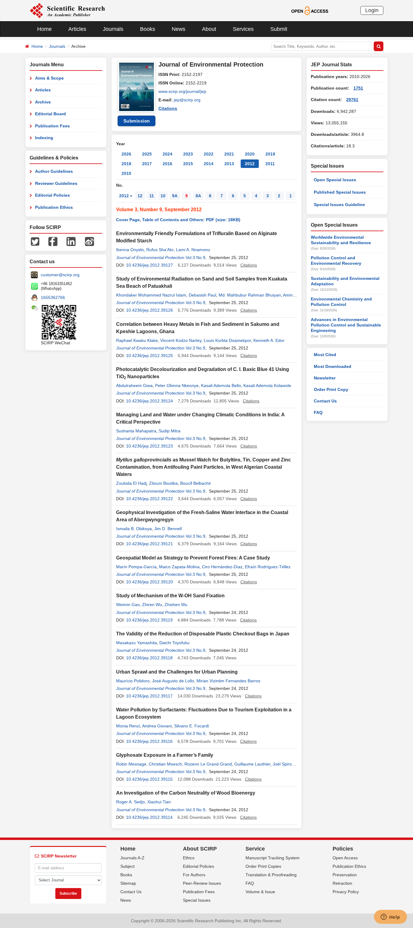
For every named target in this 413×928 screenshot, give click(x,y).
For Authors (194, 874)
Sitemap (128, 883)
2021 (229, 154)
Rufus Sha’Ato (160, 249)
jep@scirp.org (187, 99)
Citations (167, 108)
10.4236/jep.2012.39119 (149, 620)
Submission (136, 120)
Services (243, 29)
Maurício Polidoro (133, 680)
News (178, 29)
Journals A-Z (132, 857)
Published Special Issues (340, 192)
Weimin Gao (128, 604)
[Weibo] (89, 241)
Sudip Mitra (169, 430)
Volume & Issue (260, 891)
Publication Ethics (54, 207)
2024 (167, 154)
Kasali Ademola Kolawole (267, 385)
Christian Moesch (165, 764)
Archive (43, 102)
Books (147, 29)
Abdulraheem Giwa (134, 385)
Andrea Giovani (157, 725)
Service (255, 849)
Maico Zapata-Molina (179, 566)
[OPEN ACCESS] (310, 10)
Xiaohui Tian (159, 801)
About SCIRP (200, 849)
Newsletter (325, 377)
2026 (126, 154)
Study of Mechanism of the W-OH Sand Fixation (170, 595)
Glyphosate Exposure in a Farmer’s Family (164, 755)
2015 (188, 163)
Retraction (342, 883)
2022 (208, 154)
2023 (188, 154)
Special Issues (196, 900)
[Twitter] (35, 241)
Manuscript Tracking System (273, 857)
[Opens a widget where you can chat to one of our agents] (390, 917)
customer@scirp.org (60, 274)
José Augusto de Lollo (173, 680)
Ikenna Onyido (130, 249)
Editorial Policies (52, 195)
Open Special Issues (335, 179)
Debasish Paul (202, 295)
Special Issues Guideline (339, 204)
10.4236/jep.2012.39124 (149, 400)
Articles (77, 29)
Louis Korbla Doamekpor (227, 340)
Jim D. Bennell (168, 528)
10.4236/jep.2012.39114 (149, 817)
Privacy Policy (346, 891)
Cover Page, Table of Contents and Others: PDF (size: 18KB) (178, 219)
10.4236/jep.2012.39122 (149, 498)
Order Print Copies (263, 866)
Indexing (44, 137)
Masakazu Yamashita (136, 642)
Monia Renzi (128, 725)
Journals (113, 29)
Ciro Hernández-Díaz (222, 566)
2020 (250, 154)
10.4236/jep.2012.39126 (149, 310)
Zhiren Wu (152, 604)
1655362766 (53, 297)
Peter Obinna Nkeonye (177, 385)
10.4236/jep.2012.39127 (149, 265)
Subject (127, 866)
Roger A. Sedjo (130, 801)
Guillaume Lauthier (252, 764)
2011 (270, 163)
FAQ (318, 412)
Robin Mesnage (131, 764)
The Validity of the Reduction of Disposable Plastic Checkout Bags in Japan (202, 633)
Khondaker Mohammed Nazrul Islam (151, 295)
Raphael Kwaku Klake (137, 340)
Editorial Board (50, 113)
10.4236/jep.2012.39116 (149, 741)
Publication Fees (52, 125)
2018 (126, 163)
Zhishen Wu (175, 604)
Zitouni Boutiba (163, 483)
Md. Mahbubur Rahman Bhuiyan (250, 295)
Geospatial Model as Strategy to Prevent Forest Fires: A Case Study (193, 557)
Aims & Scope (49, 78)
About (209, 29)
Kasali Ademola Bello (221, 385)
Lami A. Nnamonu (193, 249)
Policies (343, 849)
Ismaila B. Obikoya (134, 528)
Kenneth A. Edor (269, 340)
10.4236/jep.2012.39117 (149, 696)
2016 (167, 163)
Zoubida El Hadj (131, 483)
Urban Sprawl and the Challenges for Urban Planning (177, 671)
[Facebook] (52, 241)
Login (372, 10)
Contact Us (325, 400)
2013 (229, 163)
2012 (250, 163)
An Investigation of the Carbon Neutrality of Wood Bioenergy (185, 792)
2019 (270, 154)
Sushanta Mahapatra (136, 430)
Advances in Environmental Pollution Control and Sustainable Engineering (346, 325)
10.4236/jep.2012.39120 (149, 581)
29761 (352, 99)
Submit (278, 29)
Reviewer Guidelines (56, 183)
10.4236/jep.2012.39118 (149, 657)
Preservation (345, 874)
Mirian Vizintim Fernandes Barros (228, 680)
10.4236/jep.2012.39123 (149, 446)
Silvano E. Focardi (191, 725)
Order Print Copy (331, 389)
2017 (147, 163)
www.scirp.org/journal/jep (182, 91)
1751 (358, 88)
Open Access (345, 857)
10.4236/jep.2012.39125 (149, 355)
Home (44, 29)
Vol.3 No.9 (195, 257)
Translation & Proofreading (271, 874)
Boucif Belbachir (195, 483)
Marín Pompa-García (136, 566)
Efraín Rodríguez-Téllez (268, 566)
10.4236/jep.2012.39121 (149, 543)
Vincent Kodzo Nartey (180, 340)
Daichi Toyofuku (174, 642)
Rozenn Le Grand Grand (208, 764)
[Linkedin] (71, 241)
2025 (147, 154)
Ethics (188, 857)
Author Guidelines (54, 171)
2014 (208, 163)
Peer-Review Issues (202, 883)
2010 (126, 173)
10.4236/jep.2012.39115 (149, 779)
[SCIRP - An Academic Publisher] (67, 10)
